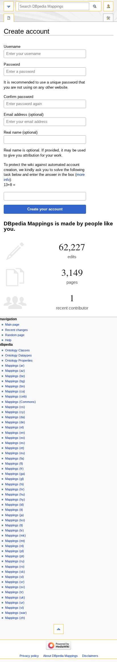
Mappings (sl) (14, 576)
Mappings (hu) (15, 494)
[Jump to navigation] (9, 6)
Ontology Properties (19, 360)
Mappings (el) (14, 427)
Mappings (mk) (15, 535)
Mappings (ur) (14, 602)
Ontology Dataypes (18, 355)
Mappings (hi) (14, 484)
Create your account (44, 209)
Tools (108, 18)
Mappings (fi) (14, 463)
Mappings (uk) (15, 597)
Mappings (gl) (14, 479)
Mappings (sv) (15, 587)
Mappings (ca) (15, 391)
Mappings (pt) (14, 556)
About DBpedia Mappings (60, 655)
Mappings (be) (15, 376)
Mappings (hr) (14, 489)
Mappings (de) (15, 422)
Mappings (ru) (14, 561)
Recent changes (16, 330)
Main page (12, 324)
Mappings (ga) (15, 473)
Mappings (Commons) (20, 401)
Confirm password (18, 97)
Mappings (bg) (15, 381)
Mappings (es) (15, 443)
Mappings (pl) (14, 551)
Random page (14, 335)
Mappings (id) (14, 504)
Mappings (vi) (14, 607)
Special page (9, 18)
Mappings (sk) (15, 571)
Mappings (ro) (14, 566)
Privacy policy (29, 655)
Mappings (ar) (14, 365)
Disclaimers (90, 655)
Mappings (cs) (15, 407)
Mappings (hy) (15, 499)
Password (12, 65)
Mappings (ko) (15, 520)
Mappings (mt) (15, 541)
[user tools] (108, 6)
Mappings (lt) (14, 525)
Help (8, 340)
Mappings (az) (15, 370)
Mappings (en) (15, 432)
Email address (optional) (23, 115)
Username (12, 47)
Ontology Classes (17, 350)
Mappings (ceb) (16, 396)
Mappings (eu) (15, 453)
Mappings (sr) (14, 582)
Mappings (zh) (15, 618)
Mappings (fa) (14, 458)
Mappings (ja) (14, 515)
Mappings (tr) (14, 592)
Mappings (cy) (15, 412)
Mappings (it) (14, 509)
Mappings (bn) (15, 386)
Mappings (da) (15, 417)
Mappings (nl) (14, 546)
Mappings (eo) (15, 437)
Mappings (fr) (14, 468)
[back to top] (59, 629)
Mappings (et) (14, 448)
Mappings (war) (16, 612)
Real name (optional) (20, 132)
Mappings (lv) (14, 530)
